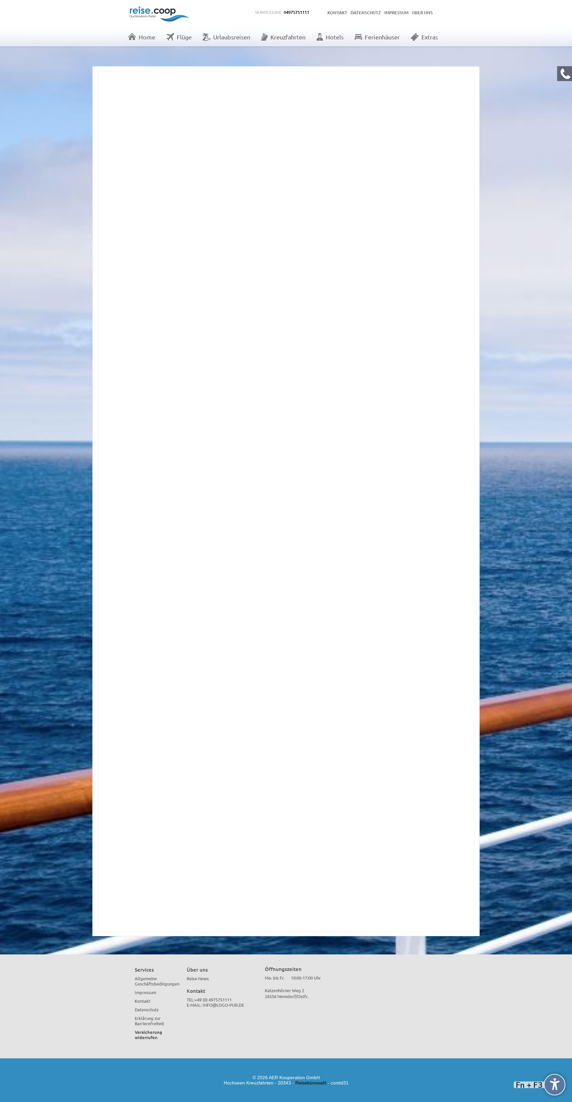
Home (147, 36)
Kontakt (337, 13)
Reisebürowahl (310, 1082)
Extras (429, 36)
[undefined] (554, 1084)
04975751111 (296, 12)
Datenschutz (366, 13)
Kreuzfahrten (288, 36)
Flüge (184, 36)
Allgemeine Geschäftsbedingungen (157, 981)
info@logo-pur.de (223, 1005)
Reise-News (198, 978)
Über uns (422, 13)
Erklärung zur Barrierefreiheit (149, 1020)
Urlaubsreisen (231, 36)
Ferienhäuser (382, 36)
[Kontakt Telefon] (564, 73)
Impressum (396, 13)
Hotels (335, 36)
